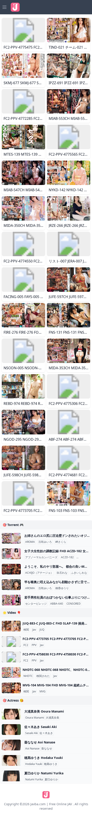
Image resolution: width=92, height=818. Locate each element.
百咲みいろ (45, 542)
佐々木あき (46, 733)
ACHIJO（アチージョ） (39, 573)
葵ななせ (46, 748)
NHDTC (28, 676)
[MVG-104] (11, 688)
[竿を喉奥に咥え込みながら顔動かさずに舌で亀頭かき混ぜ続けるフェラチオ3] (11, 584)
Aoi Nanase (32, 748)
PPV (34, 645)
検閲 (26, 629)
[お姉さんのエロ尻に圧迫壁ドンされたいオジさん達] (11, 538)
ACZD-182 (67, 557)
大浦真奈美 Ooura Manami (44, 711)
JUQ (42, 629)
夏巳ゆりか (51, 779)
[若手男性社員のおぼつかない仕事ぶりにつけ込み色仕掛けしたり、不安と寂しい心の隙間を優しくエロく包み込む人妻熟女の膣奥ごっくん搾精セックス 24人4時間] (11, 600)
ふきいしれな (79, 573)
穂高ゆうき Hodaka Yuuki (43, 758)
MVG (43, 691)
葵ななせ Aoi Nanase (39, 742)
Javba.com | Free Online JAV (51, 804)
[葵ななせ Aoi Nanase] (11, 745)
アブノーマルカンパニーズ (41, 557)
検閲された (43, 676)
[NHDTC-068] (11, 672)
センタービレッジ (36, 603)
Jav (34, 629)
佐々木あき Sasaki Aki (40, 727)
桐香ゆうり (62, 588)
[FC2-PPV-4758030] (11, 657)
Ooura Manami (34, 717)
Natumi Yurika (34, 779)
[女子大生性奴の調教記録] (11, 553)
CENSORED (84, 557)
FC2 (25, 645)
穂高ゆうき (50, 764)
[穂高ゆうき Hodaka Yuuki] (11, 760)
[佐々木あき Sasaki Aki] (11, 729)
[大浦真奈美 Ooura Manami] (11, 714)
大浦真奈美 (52, 717)
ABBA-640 (56, 603)
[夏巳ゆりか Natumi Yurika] (11, 776)
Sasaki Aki (31, 733)
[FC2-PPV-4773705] (11, 641)
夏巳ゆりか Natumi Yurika (43, 773)
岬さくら (60, 542)
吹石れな (62, 573)
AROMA (30, 542)
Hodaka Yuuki (33, 764)
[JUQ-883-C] (11, 626)
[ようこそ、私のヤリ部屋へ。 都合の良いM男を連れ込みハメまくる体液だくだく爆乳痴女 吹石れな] (11, 569)
